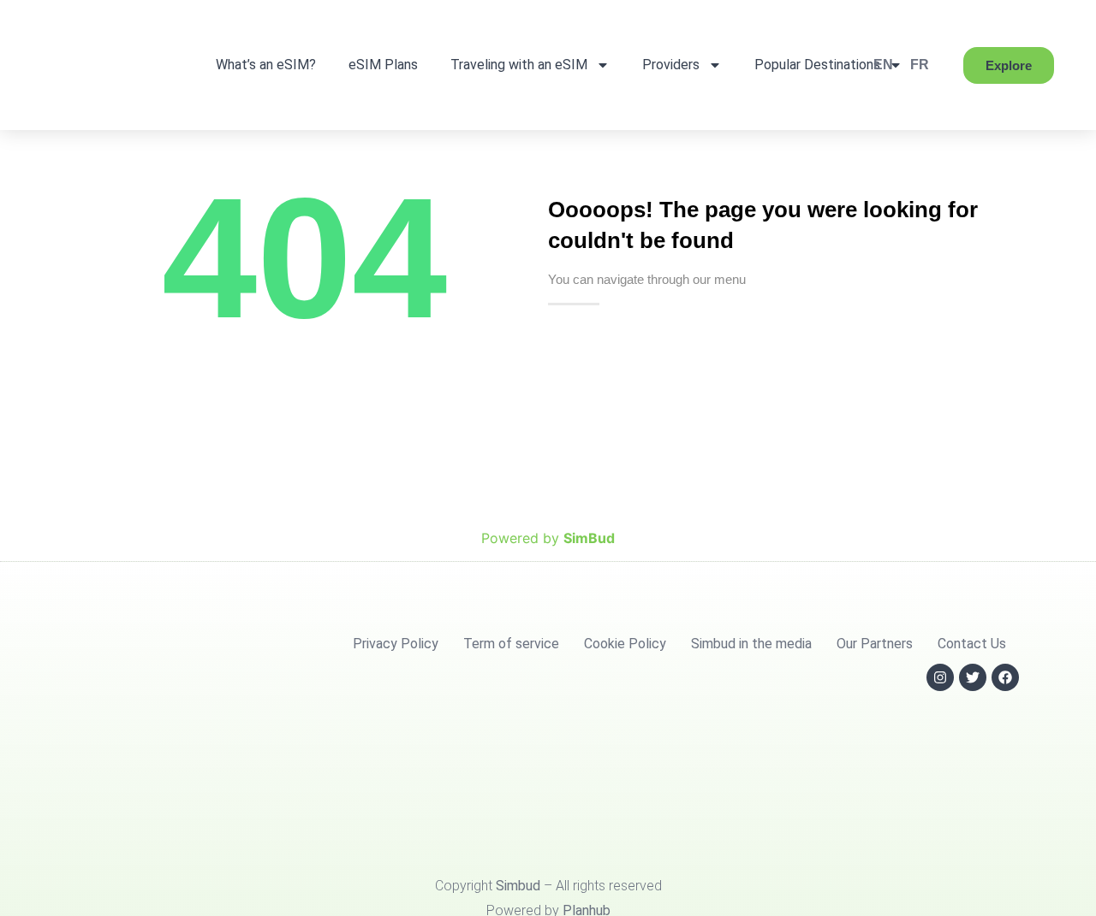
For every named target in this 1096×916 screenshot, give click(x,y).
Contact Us (972, 643)
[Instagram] (940, 677)
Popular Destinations (817, 64)
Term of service (511, 643)
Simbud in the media (751, 643)
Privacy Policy (395, 643)
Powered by (548, 538)
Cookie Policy (625, 643)
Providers (671, 64)
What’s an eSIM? (266, 64)
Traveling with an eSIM (518, 64)
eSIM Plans (383, 64)
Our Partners (875, 643)
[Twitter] (972, 677)
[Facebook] (1005, 677)
